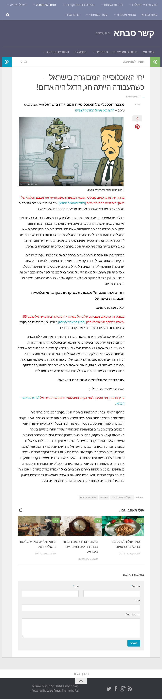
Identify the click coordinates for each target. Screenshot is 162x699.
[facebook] (116, 689)
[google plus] (123, 689)
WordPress (54, 690)
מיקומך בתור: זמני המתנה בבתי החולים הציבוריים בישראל (79, 547)
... (143, 96)
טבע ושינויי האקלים (144, 5)
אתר (137, 600)
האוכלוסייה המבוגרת (122, 497)
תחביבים (102, 52)
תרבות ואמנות (113, 5)
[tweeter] (109, 689)
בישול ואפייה (18, 5)
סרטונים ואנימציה (57, 52)
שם (76, 586)
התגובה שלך (132, 614)
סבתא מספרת (126, 15)
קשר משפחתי (98, 15)
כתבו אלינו (72, 15)
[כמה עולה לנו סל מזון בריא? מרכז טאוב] (123, 526)
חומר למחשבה (46, 5)
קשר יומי (148, 52)
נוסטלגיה (80, 52)
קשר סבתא (134, 33)
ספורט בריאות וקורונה (80, 5)
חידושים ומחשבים (125, 52)
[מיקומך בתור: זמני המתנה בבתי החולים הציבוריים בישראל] (81, 526)
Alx (77, 690)
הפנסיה (104, 497)
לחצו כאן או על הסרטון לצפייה (94, 110)
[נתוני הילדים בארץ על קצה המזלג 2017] (39, 526)
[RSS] (130, 689)
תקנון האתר (81, 674)
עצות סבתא (149, 15)
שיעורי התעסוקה (88, 497)
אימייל (135, 586)
